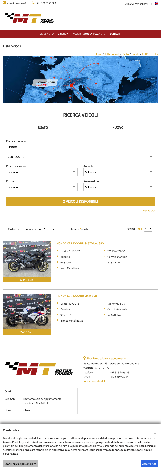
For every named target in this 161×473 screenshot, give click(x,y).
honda (135, 54)
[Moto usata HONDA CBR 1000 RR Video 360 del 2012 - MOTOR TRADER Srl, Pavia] (27, 311)
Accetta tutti (149, 464)
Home (98, 54)
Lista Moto (47, 34)
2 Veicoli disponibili (80, 201)
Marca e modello (16, 141)
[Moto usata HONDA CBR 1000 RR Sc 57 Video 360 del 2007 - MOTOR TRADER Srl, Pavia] (27, 259)
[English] (156, 3)
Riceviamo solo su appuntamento (106, 358)
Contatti (115, 34)
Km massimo (91, 181)
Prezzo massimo (16, 166)
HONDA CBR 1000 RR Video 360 (77, 296)
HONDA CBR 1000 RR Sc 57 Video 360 (80, 243)
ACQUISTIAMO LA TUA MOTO (89, 34)
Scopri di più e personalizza (20, 464)
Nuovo (118, 127)
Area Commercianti (136, 3)
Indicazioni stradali (94, 381)
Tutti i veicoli (112, 54)
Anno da (88, 166)
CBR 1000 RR (150, 54)
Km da (10, 181)
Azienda (63, 34)
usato (125, 54)
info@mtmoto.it (16, 3)
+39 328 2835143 (45, 3)
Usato (43, 127)
